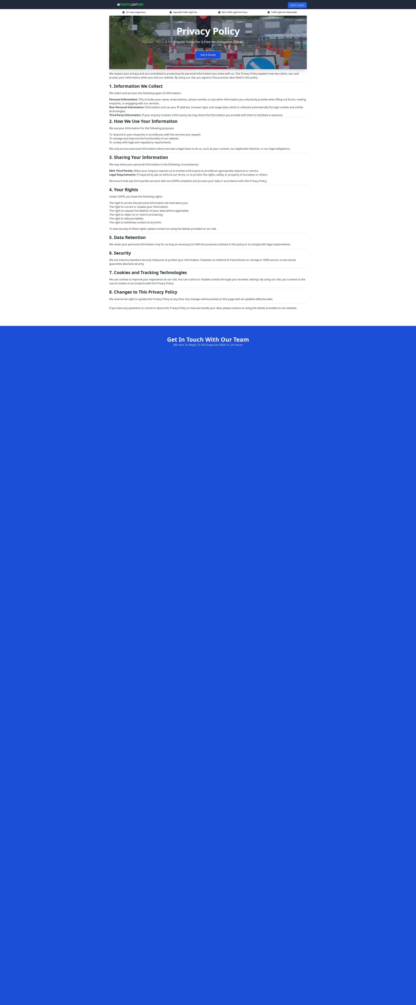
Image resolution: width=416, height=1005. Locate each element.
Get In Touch (297, 5)
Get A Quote (208, 55)
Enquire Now (208, 318)
